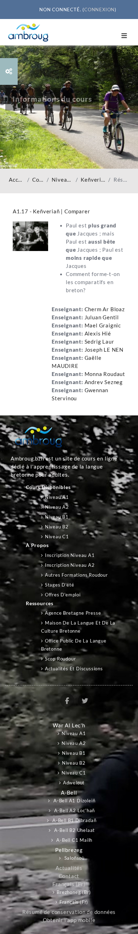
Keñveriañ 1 (93, 180)
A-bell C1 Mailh (74, 840)
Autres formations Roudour (76, 575)
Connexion (99, 9)
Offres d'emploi (63, 594)
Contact (69, 876)
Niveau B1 (57, 517)
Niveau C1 (57, 536)
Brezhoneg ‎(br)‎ (74, 892)
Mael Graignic (103, 325)
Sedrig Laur (99, 342)
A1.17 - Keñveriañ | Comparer (51, 211)
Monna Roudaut (105, 374)
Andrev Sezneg (104, 382)
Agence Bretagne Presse (73, 613)
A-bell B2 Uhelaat (74, 830)
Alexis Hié (98, 334)
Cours (38, 180)
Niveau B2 (57, 526)
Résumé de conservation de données (69, 912)
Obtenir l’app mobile (69, 920)
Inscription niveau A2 (70, 565)
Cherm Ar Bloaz (105, 309)
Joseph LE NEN (104, 350)
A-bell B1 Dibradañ (73, 820)
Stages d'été (59, 585)
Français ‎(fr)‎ (68, 884)
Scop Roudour (60, 659)
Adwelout (74, 782)
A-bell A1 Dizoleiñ (73, 800)
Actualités (69, 868)
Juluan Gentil (102, 317)
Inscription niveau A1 (70, 555)
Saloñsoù (74, 858)
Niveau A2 (57, 507)
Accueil (16, 180)
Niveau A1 (62, 180)
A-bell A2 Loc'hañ (74, 810)
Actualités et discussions (74, 668)
